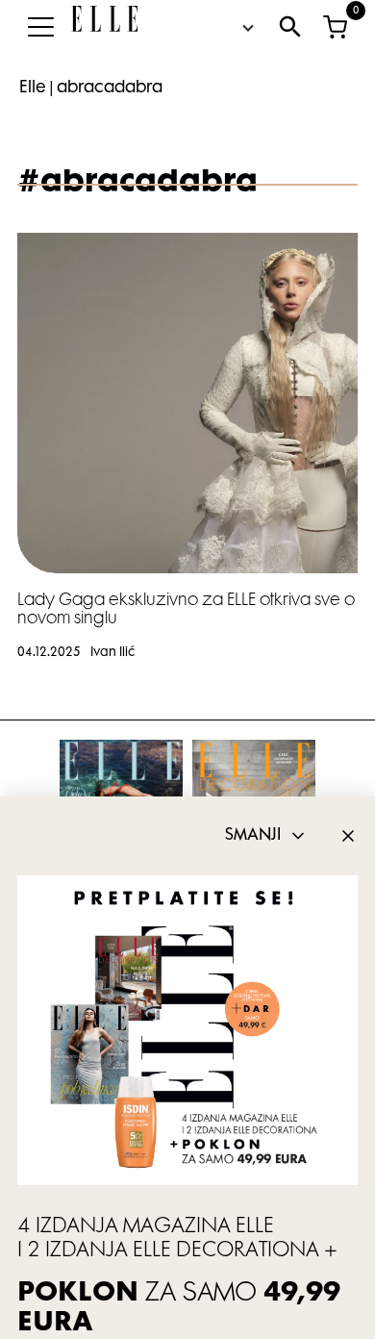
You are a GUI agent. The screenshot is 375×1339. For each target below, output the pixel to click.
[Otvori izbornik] (40, 27)
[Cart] (334, 27)
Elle (32, 88)
